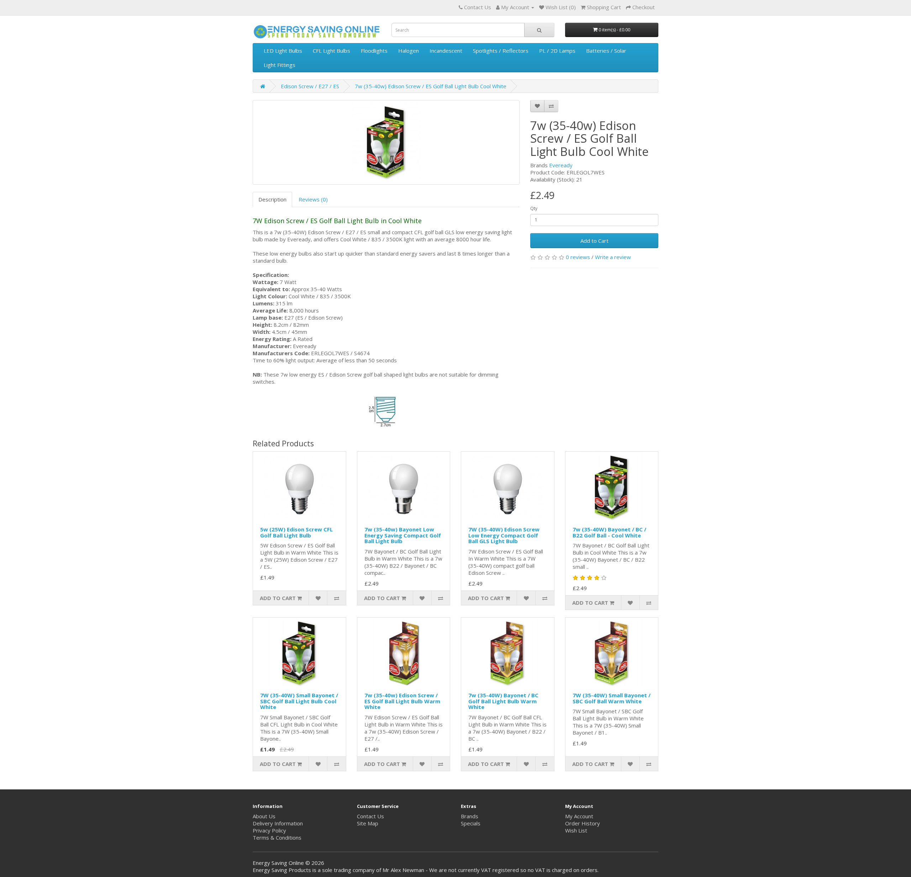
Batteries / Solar (606, 50)
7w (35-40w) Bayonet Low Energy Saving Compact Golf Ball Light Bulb (402, 535)
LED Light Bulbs (283, 50)
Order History (582, 823)
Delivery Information (278, 823)
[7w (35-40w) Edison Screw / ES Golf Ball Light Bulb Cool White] (386, 142)
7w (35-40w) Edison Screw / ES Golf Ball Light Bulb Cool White (430, 86)
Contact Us (370, 816)
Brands (469, 816)
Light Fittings (279, 64)
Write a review (613, 257)
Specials (470, 823)
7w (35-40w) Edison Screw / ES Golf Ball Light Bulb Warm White (402, 701)
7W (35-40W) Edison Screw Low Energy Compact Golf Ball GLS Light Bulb (503, 535)
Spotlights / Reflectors (500, 50)
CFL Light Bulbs (331, 50)
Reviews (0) (313, 199)
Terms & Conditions (277, 837)
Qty (533, 208)
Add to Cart (594, 240)
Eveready (561, 165)
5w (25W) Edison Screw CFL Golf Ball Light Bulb (296, 532)
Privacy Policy (269, 830)
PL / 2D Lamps (557, 50)
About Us (264, 816)
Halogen (408, 50)
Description (272, 199)
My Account (579, 816)
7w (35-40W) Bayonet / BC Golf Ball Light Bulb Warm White (503, 701)
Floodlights (374, 50)
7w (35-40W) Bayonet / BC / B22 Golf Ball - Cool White (609, 532)
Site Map (367, 823)
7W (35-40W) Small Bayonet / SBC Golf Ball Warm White (612, 698)
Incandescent (446, 50)
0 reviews (578, 257)
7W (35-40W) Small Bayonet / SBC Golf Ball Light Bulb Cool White (299, 701)
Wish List (576, 830)
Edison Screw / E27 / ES (310, 86)
